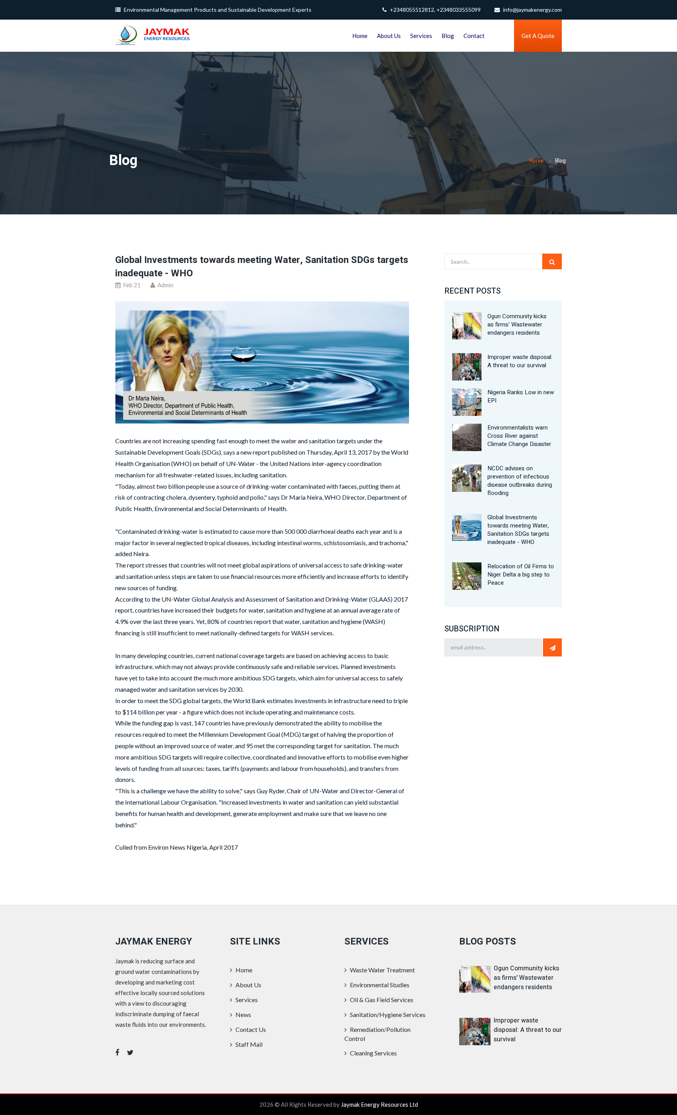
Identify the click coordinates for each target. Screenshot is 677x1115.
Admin (165, 284)
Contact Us (250, 1029)
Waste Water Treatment (382, 970)
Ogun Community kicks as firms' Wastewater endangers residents (517, 324)
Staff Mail (248, 1044)
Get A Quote (537, 35)
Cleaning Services (373, 1053)
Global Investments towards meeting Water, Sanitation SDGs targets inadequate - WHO (261, 266)
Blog (448, 35)
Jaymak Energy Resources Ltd (379, 1104)
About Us (389, 35)
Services (421, 35)
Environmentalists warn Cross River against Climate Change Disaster (519, 435)
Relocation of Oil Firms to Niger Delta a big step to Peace (520, 574)
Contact (474, 35)
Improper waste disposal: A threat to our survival (519, 361)
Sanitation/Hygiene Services (387, 1014)
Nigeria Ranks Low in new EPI (520, 396)
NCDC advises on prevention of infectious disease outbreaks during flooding (519, 480)
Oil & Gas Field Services (381, 999)
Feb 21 (131, 284)
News (242, 1014)
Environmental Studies (379, 984)
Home (359, 35)
